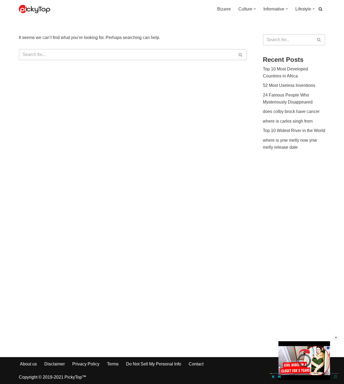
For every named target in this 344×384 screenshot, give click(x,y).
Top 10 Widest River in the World (294, 130)
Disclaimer (54, 364)
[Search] (320, 9)
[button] (255, 9)
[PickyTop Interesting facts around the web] (34, 9)
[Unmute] (279, 377)
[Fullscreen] (335, 377)
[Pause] (273, 377)
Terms (113, 364)
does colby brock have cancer (291, 111)
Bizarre (224, 9)
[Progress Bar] (304, 373)
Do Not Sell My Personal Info (153, 364)
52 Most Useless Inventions (289, 85)
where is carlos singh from (288, 121)
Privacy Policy (85, 364)
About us (28, 364)
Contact (196, 364)
